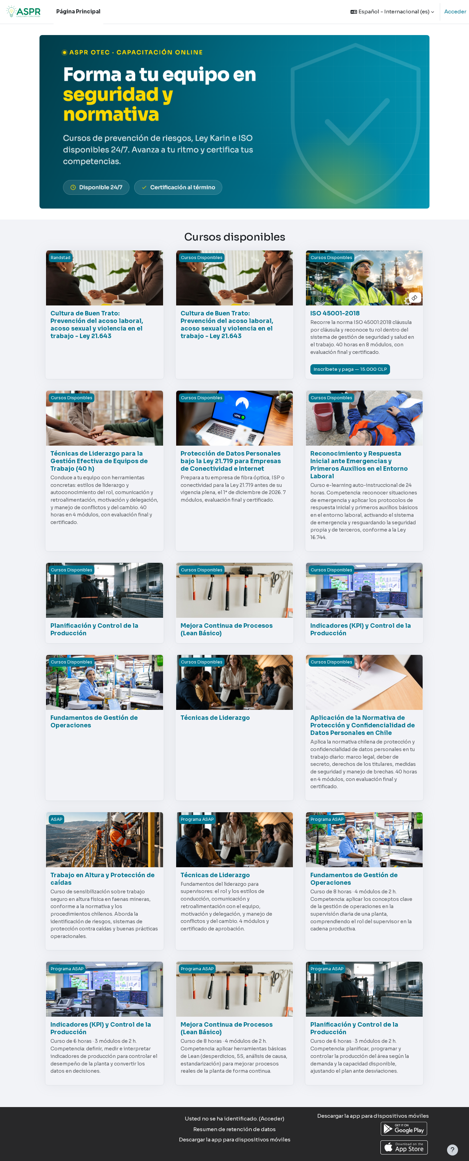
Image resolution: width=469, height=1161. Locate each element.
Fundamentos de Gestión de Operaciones (94, 721)
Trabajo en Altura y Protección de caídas (102, 879)
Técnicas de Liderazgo (215, 718)
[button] (392, 12)
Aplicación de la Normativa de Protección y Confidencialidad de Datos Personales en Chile (362, 725)
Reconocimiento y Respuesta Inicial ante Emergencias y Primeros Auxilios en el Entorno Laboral (359, 465)
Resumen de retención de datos (234, 1129)
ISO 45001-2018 (335, 313)
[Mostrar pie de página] (452, 1150)
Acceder (455, 11)
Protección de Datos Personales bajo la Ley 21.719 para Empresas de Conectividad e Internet (231, 461)
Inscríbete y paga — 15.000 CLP (350, 369)
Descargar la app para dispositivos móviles (234, 1139)
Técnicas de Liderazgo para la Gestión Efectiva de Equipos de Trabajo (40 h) (99, 461)
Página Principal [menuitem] (78, 11)
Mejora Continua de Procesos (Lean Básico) (227, 629)
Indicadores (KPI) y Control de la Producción (360, 629)
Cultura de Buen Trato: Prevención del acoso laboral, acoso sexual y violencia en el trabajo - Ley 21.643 (96, 325)
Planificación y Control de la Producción (94, 629)
